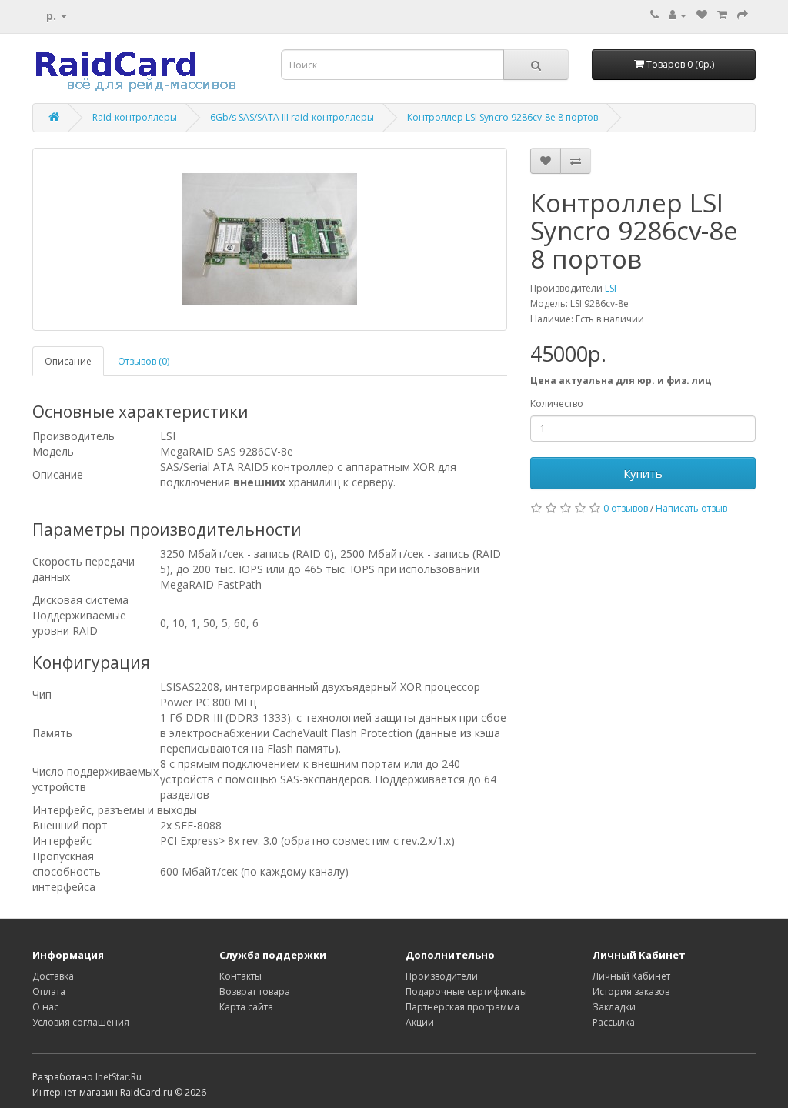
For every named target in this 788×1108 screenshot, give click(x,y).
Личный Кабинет (631, 976)
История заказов (631, 991)
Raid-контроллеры (134, 117)
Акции (420, 1022)
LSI (610, 288)
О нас (45, 1006)
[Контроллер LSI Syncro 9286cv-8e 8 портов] (269, 239)
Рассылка (614, 1022)
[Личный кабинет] (677, 15)
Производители (442, 976)
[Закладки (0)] (701, 15)
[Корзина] (722, 15)
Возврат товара (254, 991)
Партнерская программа (462, 1006)
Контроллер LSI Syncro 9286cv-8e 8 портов (502, 117)
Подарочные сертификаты (466, 991)
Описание (68, 361)
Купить (643, 473)
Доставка (53, 976)
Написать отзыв (691, 508)
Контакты (240, 976)
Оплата (48, 991)
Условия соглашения (80, 1022)
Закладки (614, 1006)
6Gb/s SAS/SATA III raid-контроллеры (292, 117)
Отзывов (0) (143, 361)
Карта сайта (246, 1006)
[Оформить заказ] (742, 15)
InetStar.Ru (118, 1076)
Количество (556, 403)
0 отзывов (625, 508)
